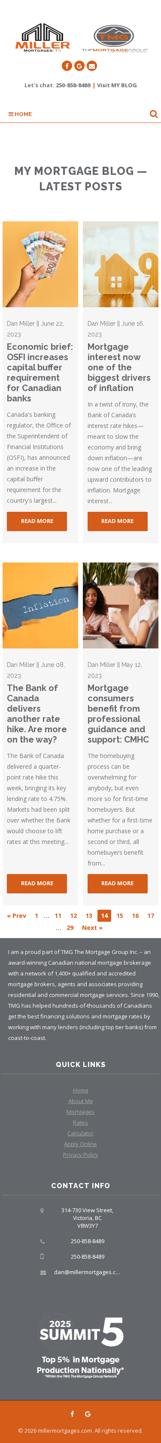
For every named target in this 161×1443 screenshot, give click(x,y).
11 (58, 915)
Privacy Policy (80, 1155)
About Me (80, 1101)
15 (119, 915)
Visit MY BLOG (117, 85)
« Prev (16, 915)
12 (73, 915)
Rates (80, 1122)
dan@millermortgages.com (89, 1272)
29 (70, 927)
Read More (37, 521)
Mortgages (80, 1112)
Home (22, 114)
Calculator (80, 1133)
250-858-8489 (73, 85)
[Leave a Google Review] (79, 66)
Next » (92, 927)
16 (135, 915)
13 (88, 915)
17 (150, 915)
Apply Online (80, 1144)
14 (104, 915)
